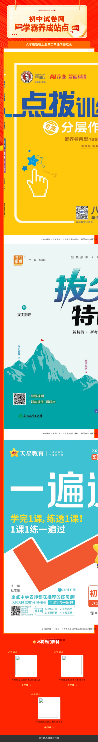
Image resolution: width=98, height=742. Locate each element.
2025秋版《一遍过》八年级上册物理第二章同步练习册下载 (69, 629)
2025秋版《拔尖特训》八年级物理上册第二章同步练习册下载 (69, 433)
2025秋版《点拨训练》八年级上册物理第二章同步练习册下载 (69, 239)
